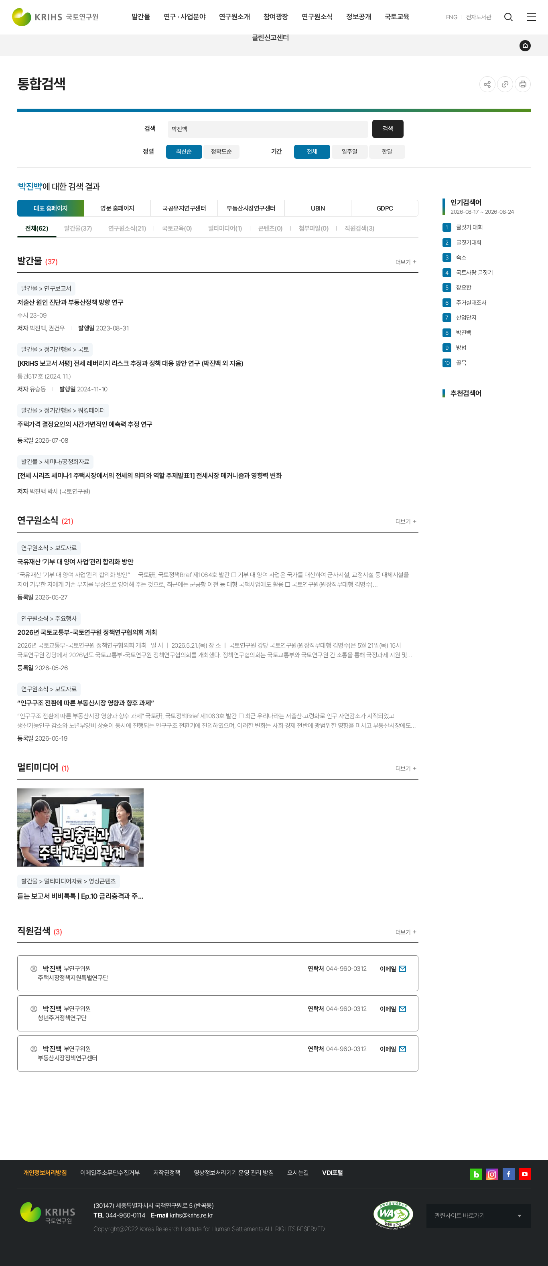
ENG (452, 17)
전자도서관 (478, 17)
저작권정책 (167, 1173)
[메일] (402, 968)
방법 (455, 347)
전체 (312, 151)
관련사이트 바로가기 (459, 1215)
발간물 (141, 16)
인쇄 (523, 84)
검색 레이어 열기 (508, 17)
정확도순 (221, 151)
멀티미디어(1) (225, 228)
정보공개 (358, 16)
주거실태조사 (465, 302)
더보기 (403, 262)
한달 (387, 151)
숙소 (455, 257)
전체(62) (36, 228)
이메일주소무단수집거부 (110, 1173)
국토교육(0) (177, 228)
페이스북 (509, 1174)
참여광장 (276, 16)
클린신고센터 (270, 37)
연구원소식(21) (127, 228)
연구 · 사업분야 (185, 16)
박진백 (458, 332)
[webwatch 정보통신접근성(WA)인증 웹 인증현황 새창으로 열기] (393, 1216)
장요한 (458, 287)
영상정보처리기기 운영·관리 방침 (234, 1173)
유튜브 (525, 1174)
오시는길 (298, 1173)
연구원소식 (317, 16)
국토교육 (397, 16)
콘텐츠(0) (270, 228)
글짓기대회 (463, 242)
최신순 (184, 151)
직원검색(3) (360, 228)
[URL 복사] (505, 84)
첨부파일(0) (314, 228)
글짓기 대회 (464, 227)
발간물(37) (78, 228)
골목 (455, 363)
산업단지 (460, 317)
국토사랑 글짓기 (469, 272)
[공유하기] (487, 84)
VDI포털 (332, 1173)
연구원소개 (234, 16)
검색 (388, 128)
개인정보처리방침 (45, 1173)
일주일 (349, 151)
